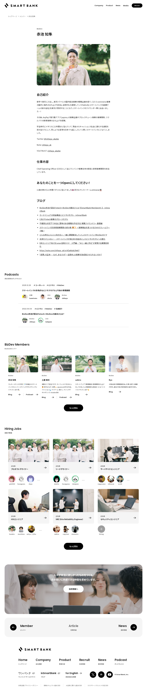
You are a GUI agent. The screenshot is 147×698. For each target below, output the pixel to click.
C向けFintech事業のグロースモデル (54, 219)
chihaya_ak (46, 144)
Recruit (137, 5)
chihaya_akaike (54, 150)
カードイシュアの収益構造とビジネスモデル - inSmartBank (63, 215)
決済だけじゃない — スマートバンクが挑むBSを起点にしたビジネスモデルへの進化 (72, 239)
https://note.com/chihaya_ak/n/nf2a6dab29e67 (59, 250)
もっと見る (73, 407)
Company (99, 5)
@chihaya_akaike (51, 138)
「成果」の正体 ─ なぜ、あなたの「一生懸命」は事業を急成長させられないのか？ (71, 254)
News (118, 5)
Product (109, 5)
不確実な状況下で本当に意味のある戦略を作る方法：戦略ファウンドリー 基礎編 (71, 223)
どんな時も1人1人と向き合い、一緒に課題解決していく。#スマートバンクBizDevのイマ (73, 234)
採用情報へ (73, 589)
